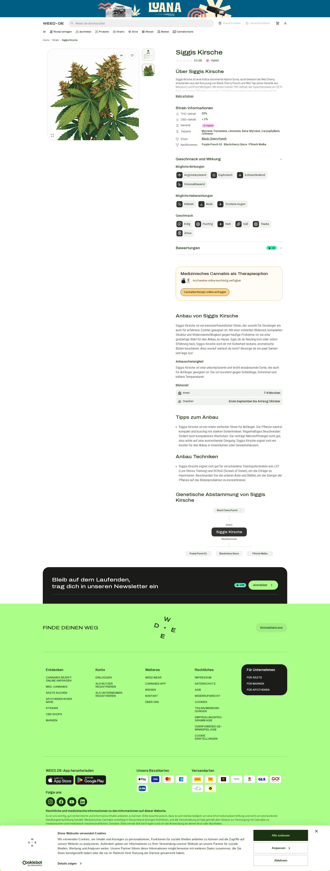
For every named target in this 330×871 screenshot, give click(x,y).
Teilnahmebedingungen (207, 710)
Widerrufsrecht (207, 696)
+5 (273, 248)
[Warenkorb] (278, 23)
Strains (52, 708)
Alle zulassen (281, 835)
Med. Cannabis (56, 686)
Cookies (201, 702)
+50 (242, 585)
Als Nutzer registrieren (105, 685)
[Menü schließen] (44, 32)
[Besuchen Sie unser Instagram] (50, 801)
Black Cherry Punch (227, 510)
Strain (55, 40)
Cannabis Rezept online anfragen (205, 292)
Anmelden (260, 585)
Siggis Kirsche (70, 40)
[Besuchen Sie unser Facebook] (61, 801)
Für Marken (255, 683)
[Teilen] (121, 55)
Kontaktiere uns (271, 627)
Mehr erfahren (184, 96)
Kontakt (151, 696)
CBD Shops (54, 714)
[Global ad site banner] (165, 8)
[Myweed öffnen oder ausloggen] (285, 23)
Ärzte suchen (56, 692)
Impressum (203, 677)
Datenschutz (205, 683)
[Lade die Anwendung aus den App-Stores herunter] (60, 780)
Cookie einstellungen (206, 737)
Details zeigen (67, 863)
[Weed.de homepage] (53, 23)
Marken (51, 720)
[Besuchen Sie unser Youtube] (71, 801)
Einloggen (103, 677)
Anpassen (278, 847)
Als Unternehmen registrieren (108, 694)
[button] (244, 23)
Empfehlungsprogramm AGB (208, 719)
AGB (198, 689)
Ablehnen (280, 860)
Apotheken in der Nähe (59, 700)
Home (46, 40)
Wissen (150, 689)
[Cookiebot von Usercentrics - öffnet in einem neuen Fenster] (32, 863)
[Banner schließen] (316, 831)
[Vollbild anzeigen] (52, 135)
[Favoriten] (132, 55)
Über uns (152, 702)
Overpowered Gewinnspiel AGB (208, 728)
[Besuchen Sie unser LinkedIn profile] (82, 801)
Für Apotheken (258, 689)
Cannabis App (155, 683)
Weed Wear (153, 677)
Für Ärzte (254, 677)
